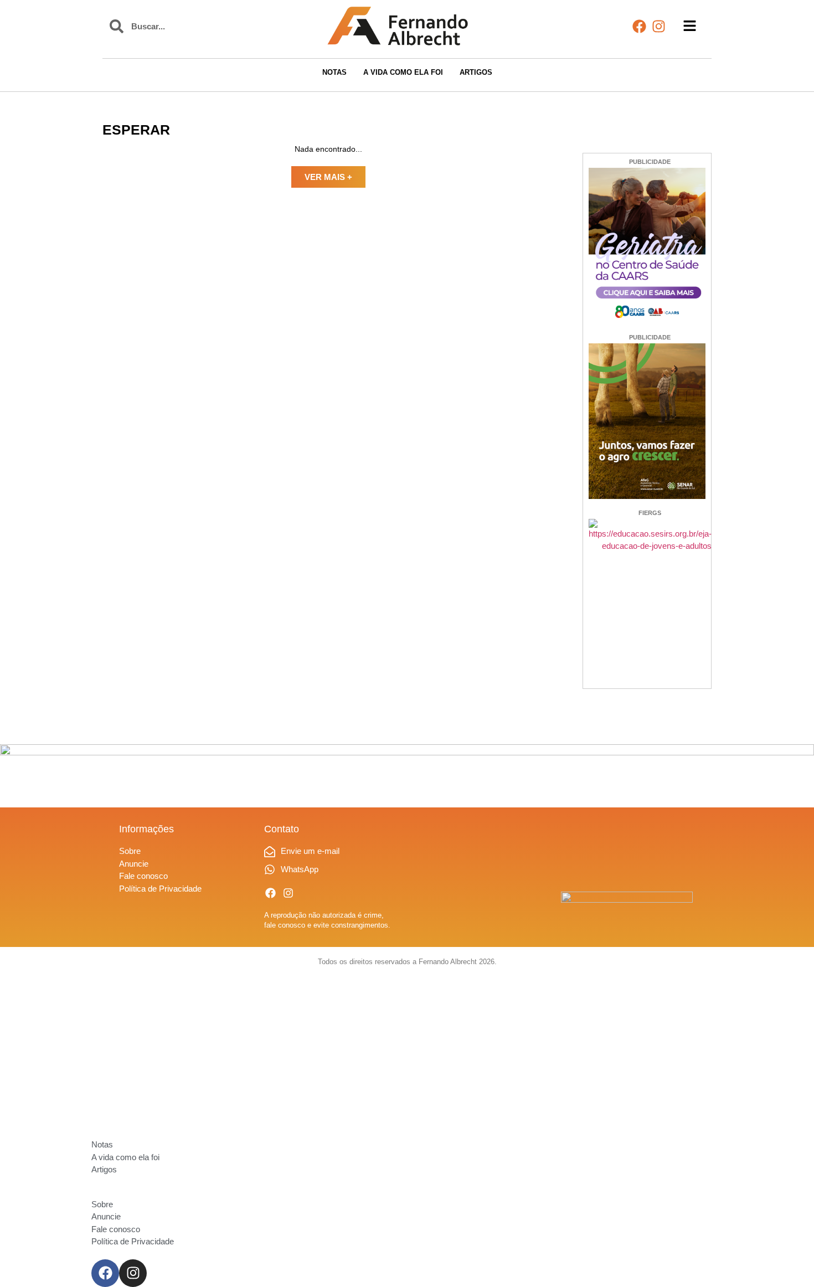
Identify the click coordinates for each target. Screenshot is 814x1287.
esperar (136, 129)
